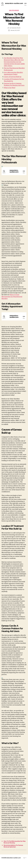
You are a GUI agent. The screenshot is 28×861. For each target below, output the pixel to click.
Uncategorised (14, 10)
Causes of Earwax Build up (12, 77)
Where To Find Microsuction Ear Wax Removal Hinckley (12, 297)
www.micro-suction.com (14, 3)
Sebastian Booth (15, 28)
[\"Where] (14, 173)
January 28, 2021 (15, 30)
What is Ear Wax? (9, 88)
